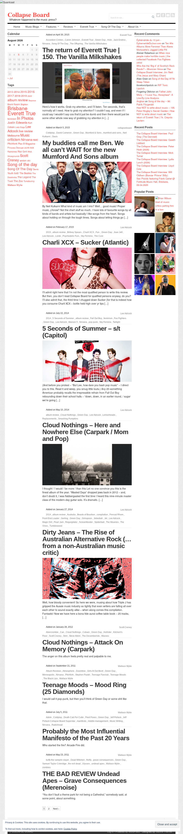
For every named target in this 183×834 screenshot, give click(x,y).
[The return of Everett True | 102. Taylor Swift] (144, 285)
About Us (133, 26)
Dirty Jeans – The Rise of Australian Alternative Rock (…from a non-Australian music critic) (86, 542)
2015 (23, 92)
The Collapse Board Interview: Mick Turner (155, 154)
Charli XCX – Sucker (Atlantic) (85, 242)
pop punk (93, 322)
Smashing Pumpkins (68, 418)
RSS (173, 15)
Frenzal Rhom (116, 514)
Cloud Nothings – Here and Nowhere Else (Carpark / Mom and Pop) (85, 431)
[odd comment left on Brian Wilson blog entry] (144, 206)
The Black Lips (50, 678)
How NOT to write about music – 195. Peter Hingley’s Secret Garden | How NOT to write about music (156, 111)
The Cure (98, 236)
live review (26, 131)
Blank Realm (14, 104)
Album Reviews (53, 671)
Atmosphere (68, 671)
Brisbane (18, 108)
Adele (49, 717)
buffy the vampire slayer (57, 760)
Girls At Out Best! (95, 671)
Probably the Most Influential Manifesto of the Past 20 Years (85, 735)
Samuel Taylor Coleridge (54, 763)
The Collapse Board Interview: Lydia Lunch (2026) (155, 160)
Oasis (55, 136)
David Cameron (64, 133)
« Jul (10, 78)
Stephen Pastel (82, 674)
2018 (17, 96)
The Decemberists (91, 636)
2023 (30, 96)
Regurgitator (71, 522)
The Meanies (112, 522)
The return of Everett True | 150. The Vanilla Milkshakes (82, 53)
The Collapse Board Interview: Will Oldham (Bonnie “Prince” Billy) (154, 173)
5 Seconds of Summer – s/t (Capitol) (81, 332)
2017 (11, 96)
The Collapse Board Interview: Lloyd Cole (155, 167)
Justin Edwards (17, 122)
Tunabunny (29, 181)
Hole (109, 40)
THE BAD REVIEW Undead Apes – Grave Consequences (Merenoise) (84, 780)
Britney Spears (74, 232)
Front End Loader (50, 518)
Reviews (68, 26)
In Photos (25, 118)
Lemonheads (108, 415)
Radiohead (57, 725)
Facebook (163, 15)
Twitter (158, 15)
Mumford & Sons (93, 133)
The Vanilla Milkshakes (96, 43)
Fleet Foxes (91, 717)
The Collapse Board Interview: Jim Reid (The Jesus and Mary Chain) (155, 72)
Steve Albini (74, 636)
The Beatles (25, 173)
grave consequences (103, 760)
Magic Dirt (47, 522)
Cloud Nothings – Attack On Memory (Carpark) (82, 646)
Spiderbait (99, 522)
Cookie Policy (70, 828)
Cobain (86, 632)
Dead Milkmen (78, 760)
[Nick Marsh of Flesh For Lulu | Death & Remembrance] (165, 222)
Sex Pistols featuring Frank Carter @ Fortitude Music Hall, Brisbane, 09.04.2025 (156, 182)
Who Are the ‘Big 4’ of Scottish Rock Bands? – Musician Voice (156, 67)
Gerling (64, 518)
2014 (17, 92)
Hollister (107, 632)
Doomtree (81, 671)
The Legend (24, 177)
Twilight (116, 322)
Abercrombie (52, 632)
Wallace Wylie (15, 185)
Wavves (105, 636)
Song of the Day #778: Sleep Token (156, 80)
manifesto (81, 721)
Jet (105, 518)
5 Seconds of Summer (63, 318)
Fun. (98, 232)
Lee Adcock (126, 227)
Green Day (100, 40)
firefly (89, 760)
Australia (71, 514)
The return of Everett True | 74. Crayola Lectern (154, 117)
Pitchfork (12, 143)
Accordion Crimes (54, 40)
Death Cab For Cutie (74, 717)
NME (35, 140)
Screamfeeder (86, 522)
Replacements (49, 418)
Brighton (24, 104)
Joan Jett (118, 232)
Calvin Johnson (72, 40)
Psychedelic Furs (71, 236)
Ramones (12, 151)
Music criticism (19, 137)
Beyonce (32, 100)
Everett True (87, 26)
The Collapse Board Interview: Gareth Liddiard (156, 141)
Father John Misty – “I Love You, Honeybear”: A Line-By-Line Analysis (155, 95)
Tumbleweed (56, 526)
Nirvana (26, 139)
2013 (10, 92)
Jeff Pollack (115, 717)
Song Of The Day (111, 26)
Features (51, 26)
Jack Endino (119, 40)
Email (168, 15)
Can (62, 632)
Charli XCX (88, 232)
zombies (46, 767)
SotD (16, 173)
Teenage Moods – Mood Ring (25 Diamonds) (84, 688)
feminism (12, 118)
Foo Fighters (120, 318)
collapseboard (125, 128)
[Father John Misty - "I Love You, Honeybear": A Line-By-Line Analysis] (165, 264)
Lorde (58, 236)
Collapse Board (29, 14)
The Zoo (18, 181)
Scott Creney (18, 157)
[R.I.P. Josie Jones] (144, 264)
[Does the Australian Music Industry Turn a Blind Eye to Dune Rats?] (144, 243)
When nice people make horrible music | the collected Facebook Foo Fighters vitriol (153, 57)
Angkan (140, 101)
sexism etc (25, 160)
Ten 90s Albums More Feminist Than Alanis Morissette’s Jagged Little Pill (155, 46)
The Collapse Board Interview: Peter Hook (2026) (155, 148)
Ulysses (86, 763)
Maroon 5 (73, 322)
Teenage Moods (118, 674)
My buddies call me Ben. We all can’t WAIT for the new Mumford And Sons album (83, 149)
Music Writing (116, 721)
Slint (65, 636)
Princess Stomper (16, 147)
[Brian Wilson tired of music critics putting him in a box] (165, 203)
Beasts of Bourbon (86, 514)
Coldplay (50, 133)
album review (18, 99)
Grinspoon (87, 518)
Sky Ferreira (87, 236)
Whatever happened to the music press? (32, 19)
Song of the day (22, 164)
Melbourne (14, 135)
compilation (102, 514)
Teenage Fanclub (100, 674)
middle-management (98, 721)
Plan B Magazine (26, 143)
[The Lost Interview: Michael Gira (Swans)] (165, 285)
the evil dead (74, 763)
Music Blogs (32, 26)
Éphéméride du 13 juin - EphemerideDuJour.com (149, 41)
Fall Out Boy (96, 318)
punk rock (29, 147)
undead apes (98, 763)
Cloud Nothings (68, 415)
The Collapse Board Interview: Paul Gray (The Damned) (155, 135)
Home (16, 26)
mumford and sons (112, 133)
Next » (56, 808)
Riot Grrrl (22, 151)
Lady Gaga (20, 127)
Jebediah (98, 518)
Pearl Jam (59, 522)
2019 (24, 96)
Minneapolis (48, 674)
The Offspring (76, 43)
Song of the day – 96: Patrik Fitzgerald (154, 102)
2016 (31, 91)
